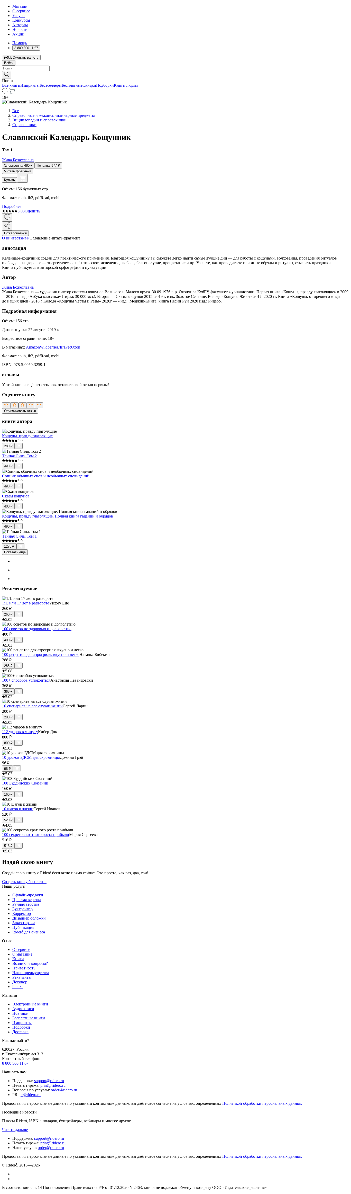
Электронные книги (30, 1004)
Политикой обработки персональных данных (262, 1103)
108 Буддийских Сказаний (25, 783)
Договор (19, 982)
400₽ (8, 506)
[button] (175, 74)
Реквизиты (21, 977)
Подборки (105, 85)
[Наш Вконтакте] (15, 1174)
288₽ (8, 666)
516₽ (8, 846)
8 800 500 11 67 (15, 1063)
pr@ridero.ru (30, 1094)
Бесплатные (72, 85)
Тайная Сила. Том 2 (19, 456)
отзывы (23, 238)
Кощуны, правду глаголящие (27, 436)
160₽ (8, 794)
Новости (19, 29)
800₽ (8, 743)
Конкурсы (21, 20)
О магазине (22, 954)
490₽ (8, 466)
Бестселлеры (51, 85)
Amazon (33, 347)
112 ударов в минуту (20, 731)
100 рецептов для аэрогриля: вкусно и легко (40, 654)
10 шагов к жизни (17, 809)
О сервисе (21, 11)
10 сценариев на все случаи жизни (32, 706)
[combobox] (175, 68)
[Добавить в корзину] (22, 178)
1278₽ (9, 546)
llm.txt (17, 986)
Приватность (23, 968)
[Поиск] (6, 74)
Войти (8, 63)
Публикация (23, 927)
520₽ (8, 820)
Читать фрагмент (17, 171)
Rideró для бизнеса (28, 932)
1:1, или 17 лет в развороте (25, 603)
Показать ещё (15, 552)
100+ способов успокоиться (26, 680)
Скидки (89, 85)
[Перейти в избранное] (5, 93)
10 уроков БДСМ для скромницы (31, 757)
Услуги (18, 15)
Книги (18, 959)
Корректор (21, 913)
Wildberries (49, 347)
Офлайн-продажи (27, 895)
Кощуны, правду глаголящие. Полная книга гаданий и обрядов (57, 516)
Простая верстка (26, 899)
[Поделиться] (7, 225)
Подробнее (11, 206)
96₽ (7, 769)
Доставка (20, 1032)
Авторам (20, 25)
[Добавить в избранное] (7, 217)
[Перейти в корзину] (11, 93)
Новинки (20, 1013)
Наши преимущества (30, 972)
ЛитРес (64, 347)
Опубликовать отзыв (20, 411)
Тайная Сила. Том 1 (19, 536)
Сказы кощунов (16, 496)
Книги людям (126, 85)
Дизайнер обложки (29, 918)
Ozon (75, 347)
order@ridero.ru (64, 1090)
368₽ (8, 691)
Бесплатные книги (28, 1018)
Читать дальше (15, 1129)
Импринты (30, 85)
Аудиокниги (23, 1008)
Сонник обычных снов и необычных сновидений (45, 476)
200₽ (8, 717)
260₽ (8, 614)
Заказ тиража (23, 923)
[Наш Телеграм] (14, 1179)
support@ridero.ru (49, 1081)
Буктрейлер (22, 909)
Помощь (19, 43)
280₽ (8, 446)
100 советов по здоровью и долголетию (36, 629)
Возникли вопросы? (30, 963)
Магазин (19, 6)
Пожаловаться (15, 233)
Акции (18, 34)
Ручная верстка (25, 904)
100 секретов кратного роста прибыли (35, 834)
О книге (9, 238)
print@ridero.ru (53, 1085)
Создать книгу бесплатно (24, 881)
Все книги (11, 85)
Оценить (32, 211)
